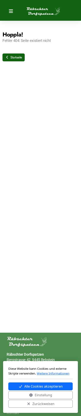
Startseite (15, 57)
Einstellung (43, 395)
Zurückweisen (43, 403)
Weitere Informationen (53, 373)
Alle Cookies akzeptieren (43, 386)
